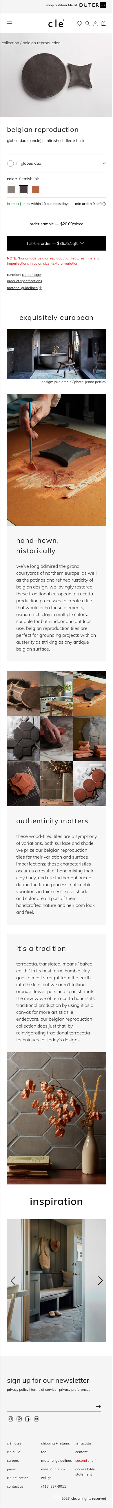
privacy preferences (74, 1389)
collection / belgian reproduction (31, 42)
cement (81, 1452)
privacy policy (17, 1389)
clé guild (13, 1452)
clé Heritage (31, 274)
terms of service (44, 1389)
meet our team (53, 1469)
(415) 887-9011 (53, 1486)
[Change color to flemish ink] (23, 189)
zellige (46, 1478)
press (11, 1469)
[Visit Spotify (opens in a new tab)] (36, 1418)
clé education (17, 1478)
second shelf (85, 1460)
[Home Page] (56, 23)
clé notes (14, 1443)
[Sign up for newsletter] (56, 1407)
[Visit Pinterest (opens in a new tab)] (19, 1418)
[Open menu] (9, 23)
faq (43, 1452)
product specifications (24, 281)
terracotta (83, 1443)
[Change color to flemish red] (35, 189)
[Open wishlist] (79, 23)
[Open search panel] (88, 23)
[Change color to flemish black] (11, 189)
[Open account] (95, 23)
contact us (15, 1486)
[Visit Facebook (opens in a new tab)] (27, 1418)
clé (73, 1498)
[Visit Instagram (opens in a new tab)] (10, 1418)
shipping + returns (55, 1443)
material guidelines (22, 288)
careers (13, 1460)
